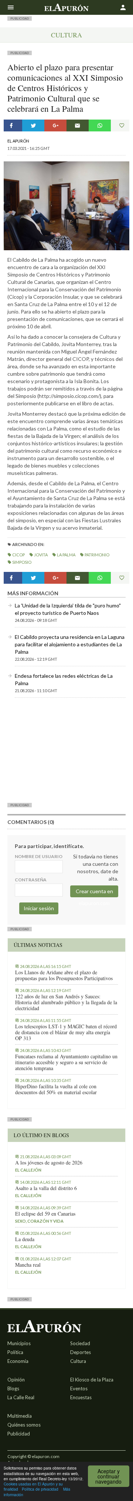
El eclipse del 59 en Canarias (45, 1214)
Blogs (13, 1388)
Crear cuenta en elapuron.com (94, 892)
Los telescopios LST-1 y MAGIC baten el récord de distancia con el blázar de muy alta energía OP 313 (66, 1032)
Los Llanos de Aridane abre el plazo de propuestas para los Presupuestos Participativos (64, 975)
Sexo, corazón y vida (39, 1221)
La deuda (24, 1239)
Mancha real (28, 1265)
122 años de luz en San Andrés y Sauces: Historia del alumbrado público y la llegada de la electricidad (66, 1002)
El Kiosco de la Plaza (91, 1380)
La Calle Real (20, 1397)
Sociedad (80, 1343)
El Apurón (18, 140)
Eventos (79, 1388)
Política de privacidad (40, 1489)
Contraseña (31, 879)
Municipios (19, 1343)
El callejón (28, 1169)
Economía (17, 1361)
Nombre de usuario (38, 856)
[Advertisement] (66, 750)
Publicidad (18, 1434)
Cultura (66, 34)
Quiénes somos (24, 1425)
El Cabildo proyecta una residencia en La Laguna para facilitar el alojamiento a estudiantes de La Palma (70, 644)
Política (15, 1352)
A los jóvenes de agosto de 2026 (48, 1163)
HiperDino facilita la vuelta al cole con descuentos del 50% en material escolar (56, 1089)
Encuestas (81, 1397)
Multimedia (19, 1416)
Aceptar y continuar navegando (108, 1476)
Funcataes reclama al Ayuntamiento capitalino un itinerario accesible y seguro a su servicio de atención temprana (66, 1062)
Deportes (80, 1352)
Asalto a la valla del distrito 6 (46, 1188)
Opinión (16, 1380)
